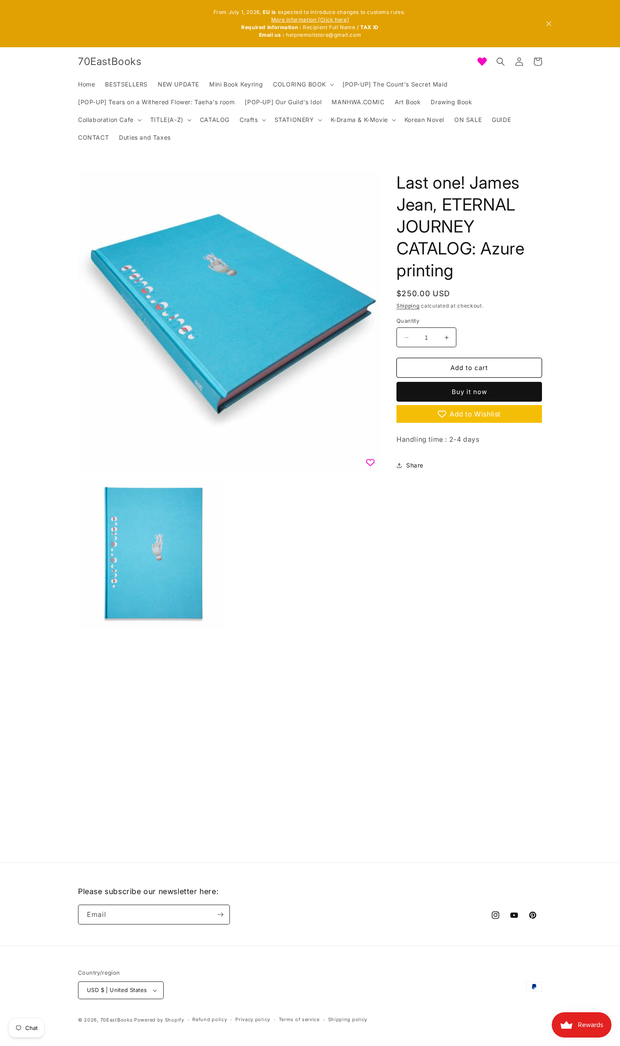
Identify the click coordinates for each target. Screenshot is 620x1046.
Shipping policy (348, 1019)
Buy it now (469, 392)
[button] (302, 84)
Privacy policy (252, 1019)
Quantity (407, 320)
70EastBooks (116, 1020)
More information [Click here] (310, 19)
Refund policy (209, 1019)
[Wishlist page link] (482, 61)
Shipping (408, 306)
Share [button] (414, 465)
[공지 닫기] (549, 24)
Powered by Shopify (159, 1020)
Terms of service (299, 1019)
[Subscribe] (220, 914)
